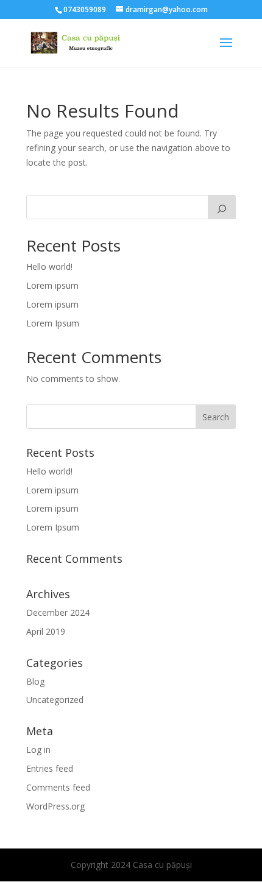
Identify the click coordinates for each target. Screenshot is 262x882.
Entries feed (49, 768)
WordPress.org (55, 806)
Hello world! (49, 266)
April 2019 (45, 631)
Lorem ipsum (52, 285)
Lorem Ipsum (52, 323)
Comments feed (58, 787)
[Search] (222, 207)
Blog (35, 681)
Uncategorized (54, 699)
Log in (38, 749)
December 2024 (58, 612)
